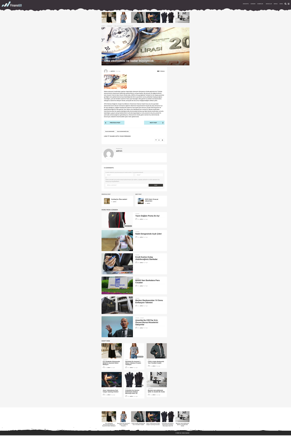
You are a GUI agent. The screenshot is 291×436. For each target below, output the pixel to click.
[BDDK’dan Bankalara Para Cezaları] (117, 285)
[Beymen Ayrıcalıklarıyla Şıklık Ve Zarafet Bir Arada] (157, 379)
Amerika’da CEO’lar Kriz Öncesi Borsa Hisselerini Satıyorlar (146, 322)
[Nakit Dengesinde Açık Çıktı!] (117, 240)
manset (142, 317)
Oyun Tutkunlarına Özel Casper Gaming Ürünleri (110, 391)
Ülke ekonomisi (109, 131)
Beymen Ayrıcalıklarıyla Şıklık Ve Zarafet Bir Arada (156, 391)
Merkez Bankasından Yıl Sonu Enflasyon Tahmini (149, 301)
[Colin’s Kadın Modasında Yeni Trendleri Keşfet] (157, 350)
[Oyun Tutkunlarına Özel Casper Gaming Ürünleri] (112, 379)
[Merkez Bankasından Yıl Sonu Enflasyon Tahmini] (117, 305)
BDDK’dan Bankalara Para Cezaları (147, 281)
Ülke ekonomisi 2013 (123, 131)
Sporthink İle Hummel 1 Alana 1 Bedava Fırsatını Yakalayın (133, 363)
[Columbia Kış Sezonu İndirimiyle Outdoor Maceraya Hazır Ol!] (134, 379)
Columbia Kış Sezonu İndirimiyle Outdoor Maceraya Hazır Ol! (132, 392)
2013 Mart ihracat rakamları (151, 200)
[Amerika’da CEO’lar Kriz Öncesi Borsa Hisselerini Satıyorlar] (117, 326)
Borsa (276, 3)
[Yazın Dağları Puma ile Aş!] (117, 220)
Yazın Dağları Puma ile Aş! (147, 216)
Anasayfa (246, 3)
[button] (285, 3)
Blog (149, 359)
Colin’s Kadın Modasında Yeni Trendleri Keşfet (156, 362)
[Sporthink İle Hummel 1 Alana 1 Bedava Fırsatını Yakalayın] (134, 350)
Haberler (260, 3)
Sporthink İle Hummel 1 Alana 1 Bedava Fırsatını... (123, 425)
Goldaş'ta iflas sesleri (119, 199)
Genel (281, 3)
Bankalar (269, 3)
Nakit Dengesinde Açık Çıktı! (148, 234)
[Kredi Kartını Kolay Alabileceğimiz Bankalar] (117, 263)
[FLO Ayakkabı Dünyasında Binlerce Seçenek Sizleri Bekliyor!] (112, 350)
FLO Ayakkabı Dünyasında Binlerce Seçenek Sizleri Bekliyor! (111, 363)
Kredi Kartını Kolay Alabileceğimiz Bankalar (146, 258)
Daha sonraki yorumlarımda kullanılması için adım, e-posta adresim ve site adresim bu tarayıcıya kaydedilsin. (132, 180)
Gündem (253, 3)
